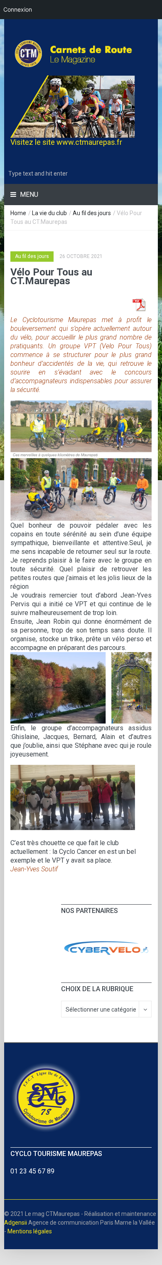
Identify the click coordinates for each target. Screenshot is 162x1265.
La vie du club (49, 213)
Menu (28, 194)
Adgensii (15, 1222)
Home (18, 213)
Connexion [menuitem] (17, 9)
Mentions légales (29, 1231)
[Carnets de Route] (81, 53)
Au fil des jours (92, 213)
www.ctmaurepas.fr (89, 142)
